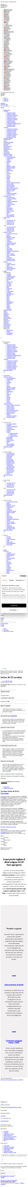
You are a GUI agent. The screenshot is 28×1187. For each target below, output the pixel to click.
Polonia (7, 64)
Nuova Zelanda (8, 61)
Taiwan (7, 86)
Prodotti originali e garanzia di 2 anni (8, 745)
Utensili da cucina (11, 260)
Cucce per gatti (10, 228)
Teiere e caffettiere (11, 255)
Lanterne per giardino (12, 193)
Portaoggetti (9, 209)
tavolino (2, 833)
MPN (2, 849)
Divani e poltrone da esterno (13, 182)
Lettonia (7, 49)
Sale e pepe (9, 248)
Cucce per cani (10, 221)
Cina (6, 22)
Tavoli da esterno (11, 185)
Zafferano (9, 308)
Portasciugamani (10, 454)
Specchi (8, 177)
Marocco (7, 56)
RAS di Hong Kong (9, 69)
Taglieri (8, 252)
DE (7, 100)
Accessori (9, 263)
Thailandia (7, 88)
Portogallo (7, 66)
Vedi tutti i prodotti (8, 138)
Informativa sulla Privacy (9, 1139)
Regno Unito (8, 71)
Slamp (8, 304)
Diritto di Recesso (8, 1135)
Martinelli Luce (10, 294)
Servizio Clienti (4, 1)
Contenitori (9, 202)
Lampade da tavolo (11, 116)
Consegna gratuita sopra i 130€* (14, 1041)
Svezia (7, 83)
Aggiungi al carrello (5, 691)
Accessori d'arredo (11, 157)
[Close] (1, 338)
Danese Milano (10, 278)
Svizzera (7, 85)
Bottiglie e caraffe (11, 237)
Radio (8, 265)
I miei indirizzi (7, 1149)
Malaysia (7, 55)
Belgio (6, 14)
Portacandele (10, 208)
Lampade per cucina (11, 131)
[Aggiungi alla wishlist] (1, 693)
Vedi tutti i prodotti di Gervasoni (8, 827)
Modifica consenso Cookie (10, 1152)
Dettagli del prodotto (8, 788)
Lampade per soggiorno (12, 129)
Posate (8, 247)
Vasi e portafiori (10, 214)
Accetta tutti (14, 605)
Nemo (8, 298)
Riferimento (3, 848)
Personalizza (13, 610)
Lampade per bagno (11, 133)
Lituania (7, 52)
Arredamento (10, 333)
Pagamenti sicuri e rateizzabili (7, 761)
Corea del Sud (8, 25)
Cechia (7, 20)
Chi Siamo (6, 1131)
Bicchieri (9, 236)
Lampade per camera (11, 130)
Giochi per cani (10, 224)
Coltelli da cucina (11, 259)
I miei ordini (6, 1145)
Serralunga (9, 303)
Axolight (9, 275)
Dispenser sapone (11, 462)
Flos (8, 280)
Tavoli (8, 180)
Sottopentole (9, 249)
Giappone (7, 39)
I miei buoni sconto (8, 1151)
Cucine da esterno (11, 194)
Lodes (8, 290)
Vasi (8, 213)
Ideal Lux (9, 286)
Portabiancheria (10, 461)
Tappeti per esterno (11, 189)
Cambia (2, 94)
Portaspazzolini (10, 460)
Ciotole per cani (10, 222)
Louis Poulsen (10, 291)
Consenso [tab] (4, 580)
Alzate (8, 235)
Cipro (6, 24)
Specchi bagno (10, 469)
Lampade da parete (11, 112)
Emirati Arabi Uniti (9, 31)
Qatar (6, 67)
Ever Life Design (11, 558)
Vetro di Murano (10, 216)
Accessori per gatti (11, 226)
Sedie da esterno (10, 186)
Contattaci (6, 1132)
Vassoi (8, 256)
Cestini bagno (10, 465)
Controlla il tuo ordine (9, 1147)
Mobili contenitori (11, 167)
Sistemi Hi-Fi (10, 267)
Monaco (7, 58)
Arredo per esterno (8, 155)
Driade (8, 556)
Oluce (8, 299)
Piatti (8, 245)
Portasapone (9, 458)
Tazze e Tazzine (10, 253)
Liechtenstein (8, 50)
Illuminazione (10, 330)
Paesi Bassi (8, 63)
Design (8, 331)
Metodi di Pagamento (9, 1138)
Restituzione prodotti (8, 1148)
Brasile (7, 16)
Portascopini (9, 456)
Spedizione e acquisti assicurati (7, 727)
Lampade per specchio (12, 134)
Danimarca (7, 28)
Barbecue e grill (10, 190)
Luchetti (8, 568)
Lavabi (8, 473)
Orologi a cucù (13, 434)
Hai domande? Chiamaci (9, 715)
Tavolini (8, 181)
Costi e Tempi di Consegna (10, 1136)
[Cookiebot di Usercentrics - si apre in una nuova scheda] (20, 576)
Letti (8, 163)
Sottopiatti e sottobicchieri (13, 251)
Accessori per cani (11, 220)
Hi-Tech (8, 536)
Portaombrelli (10, 170)
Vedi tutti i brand (7, 310)
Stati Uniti (7, 80)
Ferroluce (9, 279)
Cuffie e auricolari (11, 264)
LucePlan (9, 292)
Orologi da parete (14, 433)
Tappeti (8, 178)
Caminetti (9, 200)
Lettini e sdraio (10, 184)
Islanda (7, 44)
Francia (7, 36)
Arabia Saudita (8, 10)
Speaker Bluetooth (11, 268)
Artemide (9, 273)
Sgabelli (8, 175)
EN (7, 99)
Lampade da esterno (11, 137)
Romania (7, 72)
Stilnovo (9, 306)
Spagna (7, 78)
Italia (6, 46)
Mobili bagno (10, 472)
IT (6, 98)
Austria (7, 13)
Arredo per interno (8, 154)
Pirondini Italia (10, 302)
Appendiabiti (10, 158)
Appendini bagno (11, 466)
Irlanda (7, 42)
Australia (7, 11)
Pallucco (9, 300)
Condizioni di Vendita (9, 1134)
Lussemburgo (8, 53)
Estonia (7, 33)
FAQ (5, 1140)
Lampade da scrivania (12, 118)
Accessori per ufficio (11, 198)
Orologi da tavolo (14, 436)
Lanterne (9, 205)
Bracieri (8, 192)
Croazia (7, 27)
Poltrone (9, 169)
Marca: (2, 673)
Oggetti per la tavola (11, 243)
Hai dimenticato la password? (7, 1176)
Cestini (8, 159)
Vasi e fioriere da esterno (12, 188)
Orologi (8, 206)
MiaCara (9, 295)
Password (3, 1173)
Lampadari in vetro (11, 124)
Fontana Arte (10, 282)
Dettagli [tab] (11, 580)
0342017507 (14, 715)
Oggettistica (9, 334)
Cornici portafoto (11, 204)
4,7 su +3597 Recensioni (7, 681)
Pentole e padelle (11, 244)
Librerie (8, 165)
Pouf (8, 171)
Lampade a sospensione (12, 115)
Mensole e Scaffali (11, 166)
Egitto (6, 30)
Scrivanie (9, 173)
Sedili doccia (10, 464)
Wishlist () (3, 103)
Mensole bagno (10, 468)
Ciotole (8, 240)
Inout (22, 830)
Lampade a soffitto (11, 114)
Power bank (9, 269)
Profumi (8, 212)
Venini (8, 307)
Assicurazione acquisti (14, 985)
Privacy (17, 1183)
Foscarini (9, 283)
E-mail (2, 1170)
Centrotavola (10, 239)
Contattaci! (3, 1116)
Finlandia (7, 35)
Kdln (8, 287)
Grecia (7, 41)
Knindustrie (9, 288)
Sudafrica (7, 82)
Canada (7, 19)
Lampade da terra (11, 120)
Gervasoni (9, 284)
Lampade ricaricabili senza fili (14, 123)
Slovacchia (7, 75)
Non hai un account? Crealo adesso (9, 1180)
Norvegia (7, 60)
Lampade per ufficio (11, 135)
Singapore (7, 74)
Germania (7, 38)
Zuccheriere (9, 257)
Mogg (8, 296)
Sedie (8, 174)
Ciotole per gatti (10, 229)
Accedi (2, 618)
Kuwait (7, 47)
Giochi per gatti (10, 231)
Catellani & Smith (11, 276)
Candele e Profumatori (12, 201)
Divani (8, 162)
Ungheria (7, 89)
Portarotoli (9, 457)
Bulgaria (7, 17)
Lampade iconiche (11, 126)
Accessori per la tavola (12, 233)
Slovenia (7, 77)
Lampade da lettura (11, 122)
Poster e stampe (10, 210)
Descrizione (6, 786)
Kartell (8, 564)
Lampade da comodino (12, 119)
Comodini (9, 161)
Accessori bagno (10, 197)
